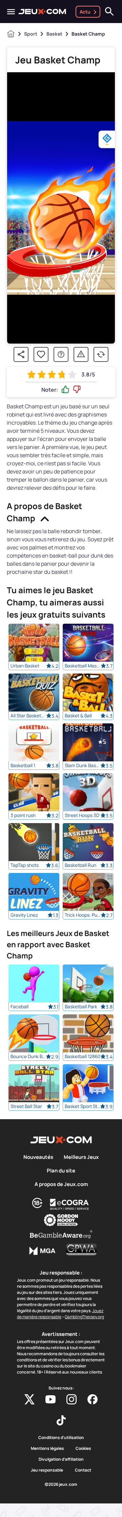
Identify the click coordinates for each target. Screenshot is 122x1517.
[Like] (65, 390)
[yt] (50, 1399)
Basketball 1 (23, 765)
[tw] (29, 1399)
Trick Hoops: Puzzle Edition (82, 915)
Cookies (83, 1448)
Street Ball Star (26, 1106)
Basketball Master (82, 666)
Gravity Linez (24, 915)
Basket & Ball (78, 716)
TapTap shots (25, 865)
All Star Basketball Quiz (28, 716)
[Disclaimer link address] (69, 1204)
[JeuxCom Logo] (42, 11)
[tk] (61, 1420)
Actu (85, 11)
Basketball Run (80, 865)
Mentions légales (47, 1448)
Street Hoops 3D (82, 815)
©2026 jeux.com (61, 1484)
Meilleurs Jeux (81, 1157)
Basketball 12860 (82, 1056)
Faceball (19, 1007)
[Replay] (101, 354)
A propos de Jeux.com (61, 1184)
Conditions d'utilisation (61, 1438)
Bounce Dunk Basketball (28, 1056)
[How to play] (61, 354)
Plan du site (61, 1170)
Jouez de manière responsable (60, 1314)
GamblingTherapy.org (84, 1317)
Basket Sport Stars (82, 1106)
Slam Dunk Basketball (82, 765)
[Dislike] (77, 390)
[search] (109, 11)
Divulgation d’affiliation (61, 1459)
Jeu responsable (47, 1470)
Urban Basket (25, 666)
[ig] (71, 1399)
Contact (83, 1470)
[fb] (92, 1399)
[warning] (81, 354)
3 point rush (23, 815)
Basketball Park (81, 1007)
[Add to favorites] (41, 354)
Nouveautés (38, 1157)
